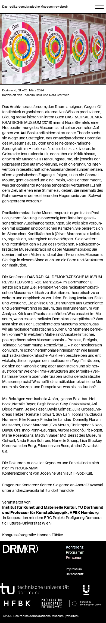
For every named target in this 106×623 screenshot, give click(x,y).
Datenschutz (74, 574)
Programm (75, 552)
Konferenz (74, 547)
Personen (74, 557)
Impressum (74, 569)
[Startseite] (31, 549)
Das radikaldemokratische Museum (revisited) (35, 6)
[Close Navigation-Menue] (99, 7)
